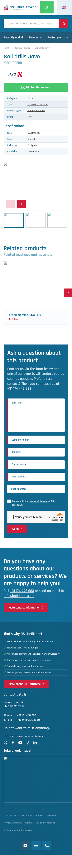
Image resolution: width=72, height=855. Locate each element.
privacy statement (38, 501)
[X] (5, 742)
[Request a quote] (47, 7)
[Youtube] (20, 742)
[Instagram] (27, 742)
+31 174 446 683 (22, 591)
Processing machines (37, 104)
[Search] (63, 23)
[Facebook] (13, 742)
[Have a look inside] (36, 780)
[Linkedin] (35, 742)
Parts (30, 98)
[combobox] (31, 23)
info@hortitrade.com (19, 596)
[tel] (46, 845)
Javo (29, 117)
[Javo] (36, 74)
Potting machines (36, 110)
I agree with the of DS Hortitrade (33, 503)
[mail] (25, 845)
